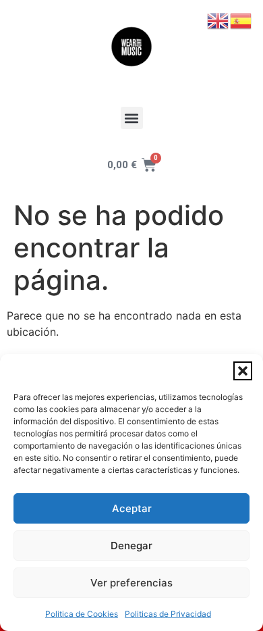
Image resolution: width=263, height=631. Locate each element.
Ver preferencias (131, 582)
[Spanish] (241, 19)
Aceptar (132, 508)
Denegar (131, 545)
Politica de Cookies (81, 614)
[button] (243, 371)
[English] (218, 19)
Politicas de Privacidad (168, 614)
